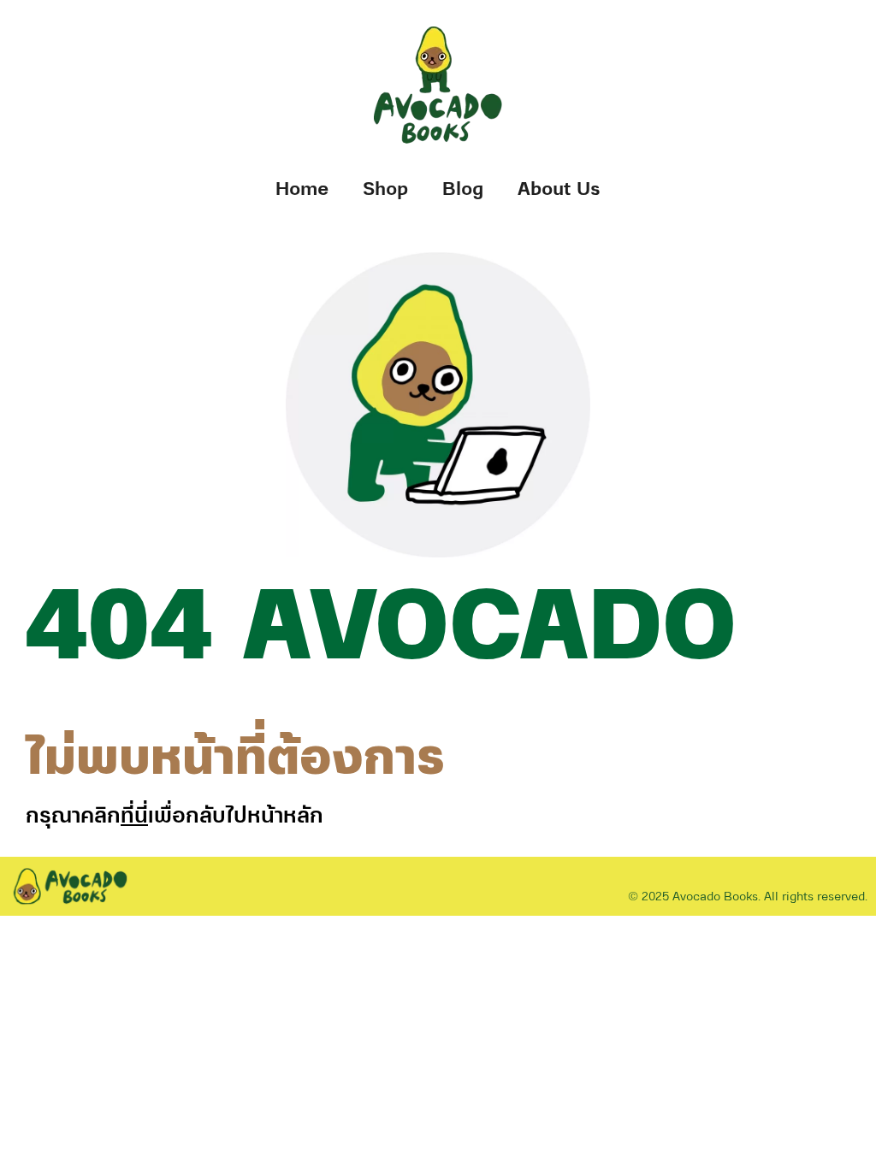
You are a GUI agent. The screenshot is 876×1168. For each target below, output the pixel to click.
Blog (462, 189)
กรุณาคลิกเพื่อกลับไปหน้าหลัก (174, 816)
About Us (559, 189)
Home (301, 189)
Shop (385, 189)
